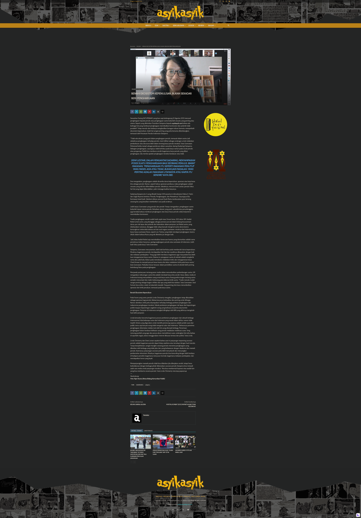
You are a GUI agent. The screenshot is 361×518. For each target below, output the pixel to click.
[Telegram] (145, 112)
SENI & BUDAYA (178, 25)
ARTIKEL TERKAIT (136, 430)
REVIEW (201, 25)
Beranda (132, 46)
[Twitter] (226, 1)
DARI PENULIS (148, 430)
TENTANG (159, 496)
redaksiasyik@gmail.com (184, 504)
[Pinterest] (149, 112)
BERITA (148, 25)
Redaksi (137, 103)
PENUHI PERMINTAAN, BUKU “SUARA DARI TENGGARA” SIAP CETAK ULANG (163, 452)
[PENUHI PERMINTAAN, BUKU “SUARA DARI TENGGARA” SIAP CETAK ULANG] (163, 442)
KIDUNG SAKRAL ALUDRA (138, 404)
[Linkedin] (154, 112)
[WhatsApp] (141, 112)
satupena (147, 385)
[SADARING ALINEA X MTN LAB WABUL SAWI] (185, 442)
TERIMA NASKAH (177, 496)
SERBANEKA (139, 89)
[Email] (162, 112)
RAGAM (211, 25)
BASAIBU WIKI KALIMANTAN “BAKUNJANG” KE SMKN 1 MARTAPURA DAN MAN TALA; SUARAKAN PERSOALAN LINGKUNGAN (138, 454)
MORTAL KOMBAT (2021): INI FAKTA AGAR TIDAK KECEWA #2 (181, 405)
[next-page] (134, 462)
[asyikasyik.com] (180, 13)
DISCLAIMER (195, 496)
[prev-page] (131, 462)
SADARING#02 (139, 385)
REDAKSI (166, 496)
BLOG (203, 496)
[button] (228, 26)
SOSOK (191, 25)
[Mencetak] (158, 112)
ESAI (156, 25)
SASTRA (165, 25)
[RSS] (223, 1)
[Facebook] (220, 1)
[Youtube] (229, 1)
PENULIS (187, 496)
